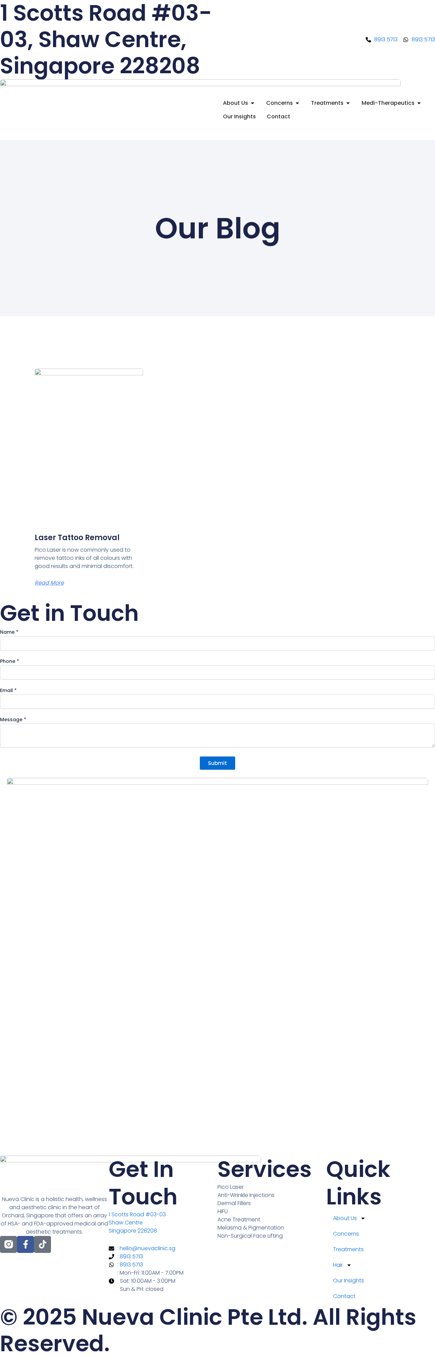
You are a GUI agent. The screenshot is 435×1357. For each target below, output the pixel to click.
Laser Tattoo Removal (77, 537)
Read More (49, 583)
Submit (217, 763)
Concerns (346, 1234)
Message (13, 719)
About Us (345, 1218)
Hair (338, 1265)
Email (8, 690)
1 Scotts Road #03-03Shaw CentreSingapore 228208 (137, 1223)
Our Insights (348, 1280)
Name (9, 632)
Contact (344, 1296)
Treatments (348, 1249)
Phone (9, 661)
